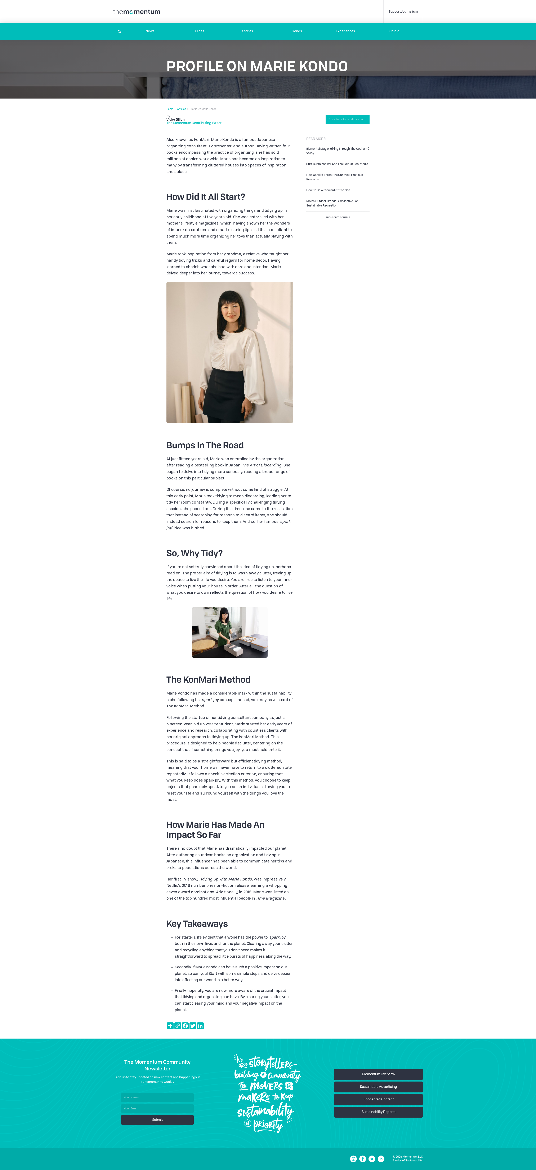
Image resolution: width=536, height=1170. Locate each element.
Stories (247, 31)
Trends (296, 31)
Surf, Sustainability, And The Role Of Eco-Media (337, 164)
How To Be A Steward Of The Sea (328, 190)
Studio (394, 31)
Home (169, 109)
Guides (198, 31)
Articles (181, 109)
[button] (150, 31)
